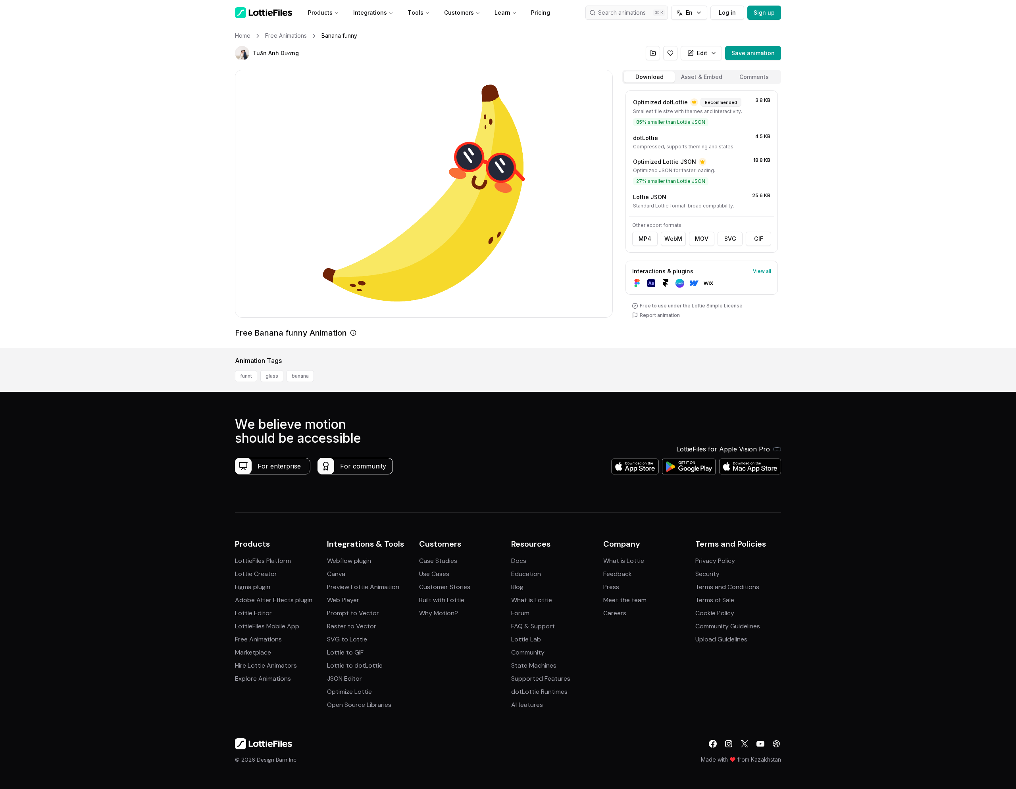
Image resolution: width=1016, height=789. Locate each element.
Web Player (343, 600)
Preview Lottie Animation (363, 587)
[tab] (649, 77)
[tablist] (701, 77)
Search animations (622, 12)
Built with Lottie (441, 600)
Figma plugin (252, 587)
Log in (727, 12)
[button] (242, 53)
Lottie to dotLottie (355, 665)
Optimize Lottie (349, 691)
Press (611, 587)
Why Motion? (438, 613)
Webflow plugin (349, 561)
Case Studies (438, 561)
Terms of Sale (714, 600)
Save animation (753, 53)
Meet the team (625, 600)
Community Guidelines (727, 626)
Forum (520, 613)
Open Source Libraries (359, 705)
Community (528, 652)
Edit (702, 53)
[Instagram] (728, 744)
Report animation (660, 315)
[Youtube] (760, 744)
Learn (502, 12)
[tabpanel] (701, 217)
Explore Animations (263, 678)
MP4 (645, 238)
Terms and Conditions (727, 587)
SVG (730, 238)
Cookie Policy (714, 613)
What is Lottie (531, 600)
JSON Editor (344, 678)
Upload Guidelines (721, 639)
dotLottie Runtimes (539, 691)
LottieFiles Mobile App (267, 626)
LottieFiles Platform (263, 561)
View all (762, 271)
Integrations (370, 12)
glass (272, 376)
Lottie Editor (253, 613)
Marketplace (253, 652)
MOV (701, 238)
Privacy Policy (715, 561)
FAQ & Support (533, 626)
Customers (459, 12)
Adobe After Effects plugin (273, 600)
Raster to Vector (351, 626)
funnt (246, 376)
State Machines (533, 665)
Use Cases (434, 574)
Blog (517, 587)
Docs (518, 561)
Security (707, 574)
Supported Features (540, 678)
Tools (415, 12)
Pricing (540, 12)
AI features (527, 705)
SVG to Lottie (347, 639)
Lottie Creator (256, 574)
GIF (758, 238)
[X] (744, 744)
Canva (336, 574)
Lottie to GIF (345, 652)
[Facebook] (713, 744)
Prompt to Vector (353, 613)
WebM (673, 238)
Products (320, 12)
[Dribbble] (776, 744)
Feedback (617, 574)
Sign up (764, 12)
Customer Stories (444, 587)
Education (526, 574)
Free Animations (258, 639)
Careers (614, 613)
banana (300, 376)
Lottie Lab (526, 639)
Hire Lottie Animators (266, 665)
